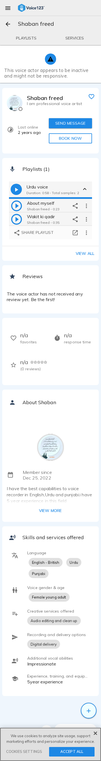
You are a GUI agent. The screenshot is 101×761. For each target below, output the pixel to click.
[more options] (86, 205)
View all (85, 253)
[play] (16, 205)
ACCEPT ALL (71, 751)
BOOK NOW (70, 138)
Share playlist (37, 232)
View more (50, 510)
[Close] (95, 733)
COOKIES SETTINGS (24, 751)
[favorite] (91, 96)
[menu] (7, 7)
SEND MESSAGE (70, 123)
